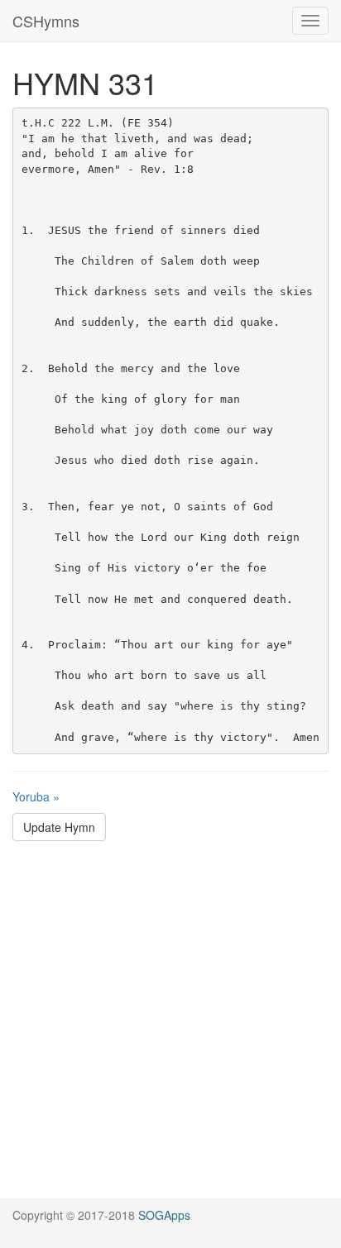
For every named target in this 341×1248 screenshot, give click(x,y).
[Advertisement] (170, 1028)
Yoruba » (36, 796)
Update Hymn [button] (59, 827)
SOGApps (164, 1215)
